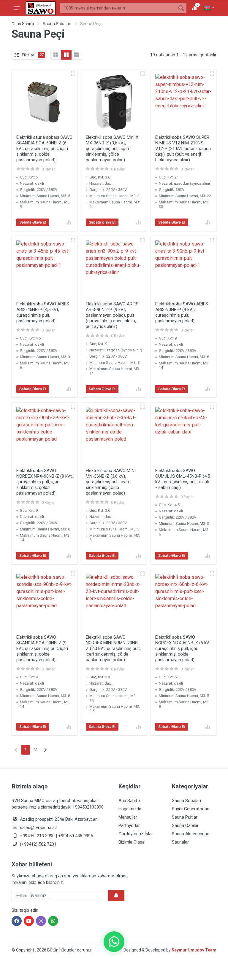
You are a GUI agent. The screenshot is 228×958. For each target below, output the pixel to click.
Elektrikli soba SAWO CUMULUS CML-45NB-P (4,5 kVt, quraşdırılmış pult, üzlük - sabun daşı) (182, 479)
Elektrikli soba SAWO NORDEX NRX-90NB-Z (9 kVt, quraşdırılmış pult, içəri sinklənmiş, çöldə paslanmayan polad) (44, 482)
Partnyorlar (129, 825)
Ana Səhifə (129, 800)
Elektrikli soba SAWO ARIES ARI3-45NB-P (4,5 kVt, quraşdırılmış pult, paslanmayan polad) (42, 312)
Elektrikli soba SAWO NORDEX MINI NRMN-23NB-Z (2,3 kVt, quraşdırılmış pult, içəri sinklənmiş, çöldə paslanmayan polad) (113, 648)
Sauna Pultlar (184, 817)
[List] (76, 55)
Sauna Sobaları (57, 23)
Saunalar (180, 842)
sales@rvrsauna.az (38, 827)
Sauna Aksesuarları (190, 833)
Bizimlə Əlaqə (131, 842)
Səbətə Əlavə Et (32, 222)
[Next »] (45, 750)
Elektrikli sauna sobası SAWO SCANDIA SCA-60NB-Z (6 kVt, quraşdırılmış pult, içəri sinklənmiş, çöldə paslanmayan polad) (44, 148)
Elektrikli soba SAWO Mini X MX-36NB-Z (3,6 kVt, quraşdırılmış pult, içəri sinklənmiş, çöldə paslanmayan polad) (112, 148)
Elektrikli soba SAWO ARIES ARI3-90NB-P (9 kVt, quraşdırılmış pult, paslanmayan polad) (181, 312)
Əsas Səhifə (23, 23)
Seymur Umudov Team (194, 950)
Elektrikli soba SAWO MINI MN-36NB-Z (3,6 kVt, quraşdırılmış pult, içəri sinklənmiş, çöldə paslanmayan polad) (111, 482)
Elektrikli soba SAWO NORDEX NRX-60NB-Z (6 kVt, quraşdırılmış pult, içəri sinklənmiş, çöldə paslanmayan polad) (183, 648)
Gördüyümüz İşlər (135, 833)
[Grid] (55, 55)
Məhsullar (127, 817)
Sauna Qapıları (186, 825)
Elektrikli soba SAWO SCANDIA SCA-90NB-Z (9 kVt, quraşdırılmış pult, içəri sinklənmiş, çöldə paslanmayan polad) (42, 648)
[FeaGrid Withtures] (66, 55)
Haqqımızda (129, 809)
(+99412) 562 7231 (37, 844)
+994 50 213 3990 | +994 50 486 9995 (56, 836)
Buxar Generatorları (190, 809)
